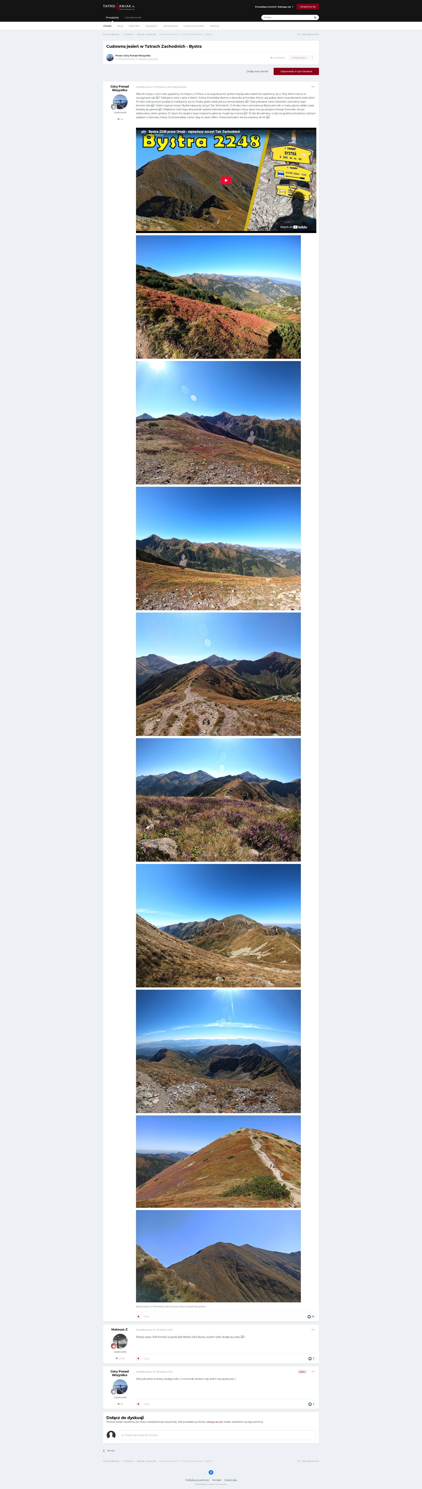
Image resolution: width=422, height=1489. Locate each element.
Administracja (170, 26)
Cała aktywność (133, 17)
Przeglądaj (112, 17)
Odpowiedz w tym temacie (296, 71)
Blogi (120, 26)
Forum (107, 26)
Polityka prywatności (197, 1480)
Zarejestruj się (308, 6)
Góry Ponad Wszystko (137, 55)
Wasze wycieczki (148, 59)
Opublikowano (154, 87)
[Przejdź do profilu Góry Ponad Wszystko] (110, 57)
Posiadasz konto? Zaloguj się (273, 6)
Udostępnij (278, 57)
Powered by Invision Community (211, 1484)
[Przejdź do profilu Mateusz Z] (120, 1341)
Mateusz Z (119, 1329)
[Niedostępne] (218, 296)
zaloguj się (213, 1421)
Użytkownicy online (193, 26)
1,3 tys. (121, 1358)
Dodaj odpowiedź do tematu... (141, 1435)
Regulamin (151, 26)
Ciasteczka (230, 1480)
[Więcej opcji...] (313, 87)
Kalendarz (134, 26)
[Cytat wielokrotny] (138, 1316)
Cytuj (146, 1316)
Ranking (214, 26)
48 (121, 119)
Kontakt (216, 1480)
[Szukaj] (315, 17)
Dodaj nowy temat (257, 71)
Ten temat (302, 17)
